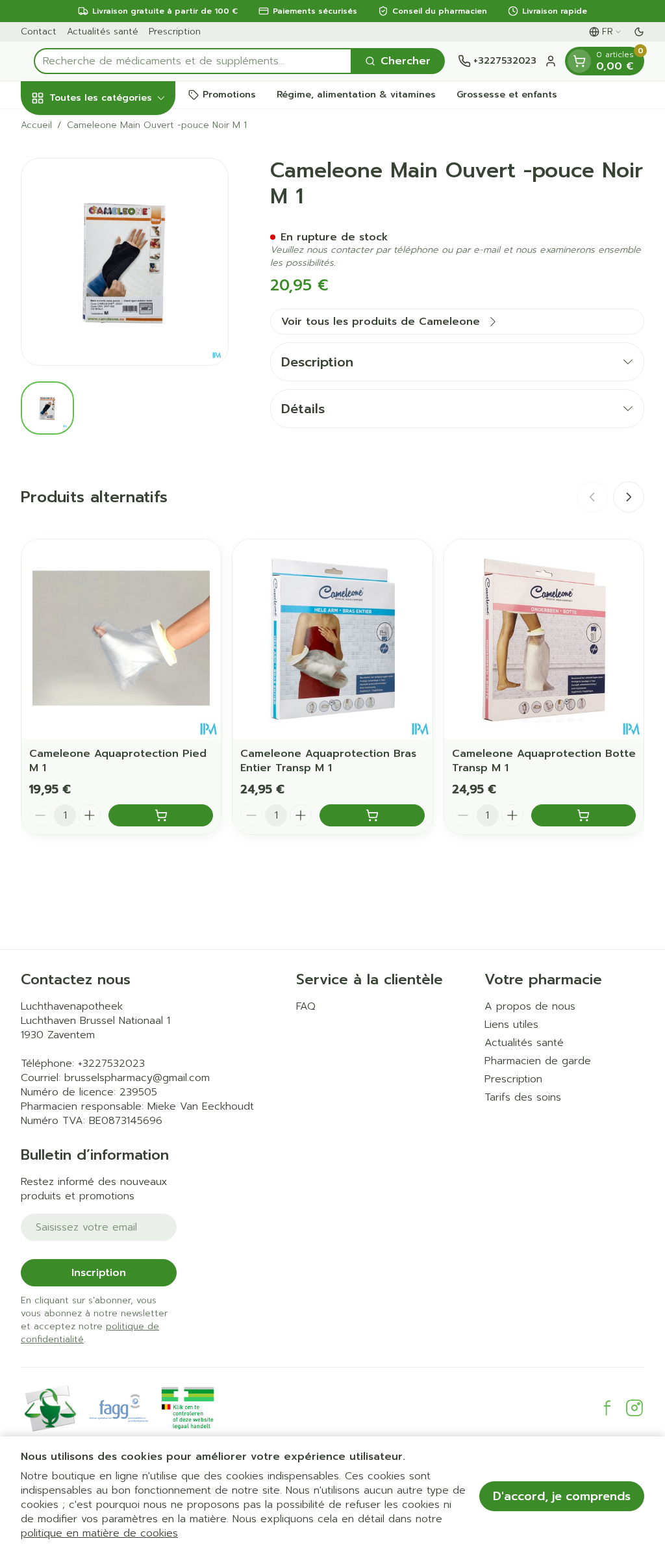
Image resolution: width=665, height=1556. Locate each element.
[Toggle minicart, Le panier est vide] (579, 61)
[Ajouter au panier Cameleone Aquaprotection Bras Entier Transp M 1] (372, 815)
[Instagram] (634, 1408)
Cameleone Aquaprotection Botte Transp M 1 (544, 761)
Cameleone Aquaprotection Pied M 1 (118, 761)
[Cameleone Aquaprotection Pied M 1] (121, 639)
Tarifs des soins (522, 1097)
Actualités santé (102, 31)
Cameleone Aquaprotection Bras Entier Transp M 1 (328, 761)
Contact (38, 31)
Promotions (229, 94)
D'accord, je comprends (562, 1496)
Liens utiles (511, 1024)
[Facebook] (607, 1408)
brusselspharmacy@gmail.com (137, 1078)
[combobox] (193, 61)
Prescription (175, 31)
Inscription (98, 1273)
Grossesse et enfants (507, 94)
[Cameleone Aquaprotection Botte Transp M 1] (544, 639)
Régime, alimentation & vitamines (356, 94)
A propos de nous (529, 1006)
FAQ (306, 1006)
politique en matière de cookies (99, 1533)
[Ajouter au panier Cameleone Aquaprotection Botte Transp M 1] (583, 815)
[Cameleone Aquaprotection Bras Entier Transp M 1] (332, 639)
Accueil (36, 125)
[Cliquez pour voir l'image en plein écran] (124, 262)
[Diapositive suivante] (628, 497)
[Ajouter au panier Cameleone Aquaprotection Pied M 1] (160, 815)
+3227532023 (111, 1063)
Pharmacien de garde (537, 1061)
